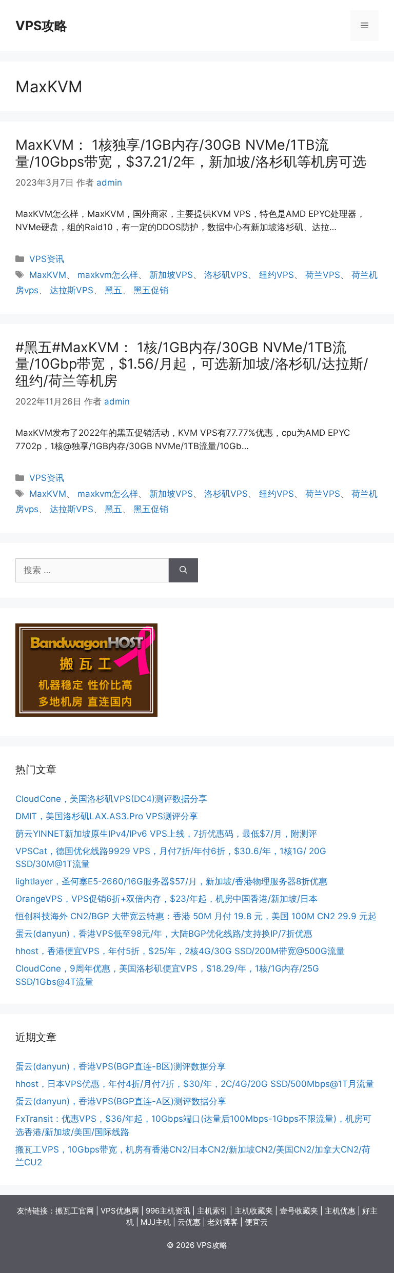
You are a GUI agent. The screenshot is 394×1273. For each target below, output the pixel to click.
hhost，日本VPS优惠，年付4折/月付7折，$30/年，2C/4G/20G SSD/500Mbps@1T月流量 (194, 1084)
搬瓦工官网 (74, 1211)
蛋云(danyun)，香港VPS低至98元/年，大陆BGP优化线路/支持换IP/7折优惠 (163, 933)
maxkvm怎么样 (107, 275)
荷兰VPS (322, 275)
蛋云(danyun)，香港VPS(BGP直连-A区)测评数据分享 (120, 1101)
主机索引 (212, 1211)
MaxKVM (47, 275)
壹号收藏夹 (299, 1211)
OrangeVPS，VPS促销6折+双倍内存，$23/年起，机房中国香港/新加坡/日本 (166, 899)
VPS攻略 (41, 25)
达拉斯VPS (71, 290)
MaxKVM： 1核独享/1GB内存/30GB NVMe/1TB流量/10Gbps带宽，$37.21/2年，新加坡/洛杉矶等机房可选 (190, 153)
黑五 (113, 290)
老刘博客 (222, 1222)
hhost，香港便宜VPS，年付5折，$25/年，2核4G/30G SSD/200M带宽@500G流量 (180, 951)
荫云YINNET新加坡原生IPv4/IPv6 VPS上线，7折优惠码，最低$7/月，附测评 (166, 834)
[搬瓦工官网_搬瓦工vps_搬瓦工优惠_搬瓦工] (86, 714)
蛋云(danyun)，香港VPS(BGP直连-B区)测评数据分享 (120, 1066)
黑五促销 (150, 290)
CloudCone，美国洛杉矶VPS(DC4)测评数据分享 (111, 799)
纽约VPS (276, 275)
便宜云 (256, 1222)
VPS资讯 (46, 259)
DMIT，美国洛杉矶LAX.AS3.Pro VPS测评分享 (106, 816)
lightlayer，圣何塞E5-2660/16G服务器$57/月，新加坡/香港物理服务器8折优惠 (171, 881)
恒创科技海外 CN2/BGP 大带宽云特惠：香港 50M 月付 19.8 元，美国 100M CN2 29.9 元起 (196, 916)
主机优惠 (340, 1211)
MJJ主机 (156, 1222)
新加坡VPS (171, 275)
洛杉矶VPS (226, 275)
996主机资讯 (168, 1211)
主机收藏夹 (253, 1211)
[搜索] (183, 570)
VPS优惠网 (120, 1211)
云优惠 (189, 1222)
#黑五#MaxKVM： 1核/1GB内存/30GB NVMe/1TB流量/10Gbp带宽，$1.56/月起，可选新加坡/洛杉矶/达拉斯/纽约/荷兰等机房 (191, 364)
